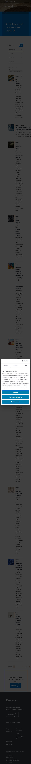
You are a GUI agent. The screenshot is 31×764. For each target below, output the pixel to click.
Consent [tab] (5, 365)
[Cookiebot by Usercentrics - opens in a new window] (22, 361)
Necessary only (15, 401)
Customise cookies (14, 397)
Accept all (15, 392)
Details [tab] (15, 365)
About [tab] (25, 365)
